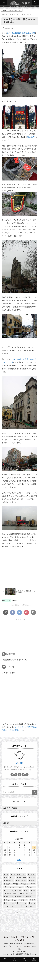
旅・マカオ (7, 600)
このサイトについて (10, 937)
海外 (15, 600)
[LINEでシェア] (12, 622)
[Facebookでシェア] (12, 612)
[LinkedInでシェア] (26, 622)
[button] (33, 612)
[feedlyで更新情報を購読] (23, 774)
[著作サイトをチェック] (12, 774)
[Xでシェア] (5, 612)
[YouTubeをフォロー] (19, 774)
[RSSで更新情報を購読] (26, 774)
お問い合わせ (19, 940)
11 (34, 847)
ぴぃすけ (19, 763)
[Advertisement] (19, 635)
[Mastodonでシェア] (10, 616)
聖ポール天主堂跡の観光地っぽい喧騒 (21, 33)
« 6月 (19, 860)
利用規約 (27, 946)
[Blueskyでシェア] (16, 616)
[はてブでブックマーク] (19, 612)
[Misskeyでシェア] (22, 616)
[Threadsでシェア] (34, 616)
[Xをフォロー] (15, 774)
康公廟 (29, 137)
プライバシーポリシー (28, 937)
